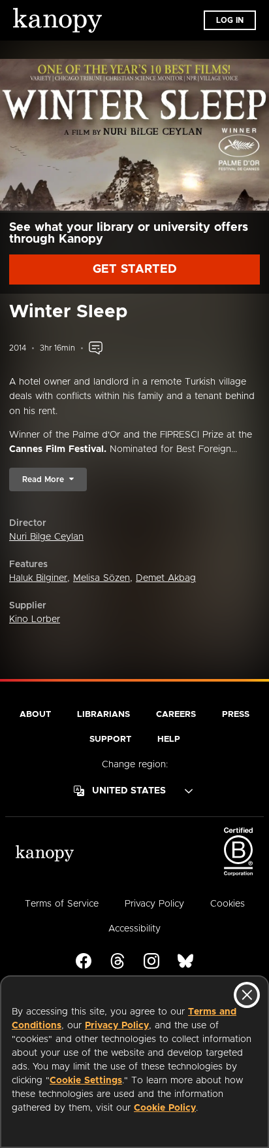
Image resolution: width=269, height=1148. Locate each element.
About (35, 714)
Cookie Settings (86, 1080)
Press (235, 714)
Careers (176, 714)
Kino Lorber (34, 619)
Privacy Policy (117, 1025)
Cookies (227, 904)
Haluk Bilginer (38, 578)
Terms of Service (62, 904)
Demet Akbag (166, 578)
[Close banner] (246, 994)
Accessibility (134, 928)
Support (110, 739)
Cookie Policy (165, 1108)
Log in (230, 20)
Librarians (103, 714)
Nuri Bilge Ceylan (46, 537)
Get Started (135, 269)
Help (168, 739)
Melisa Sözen (101, 578)
